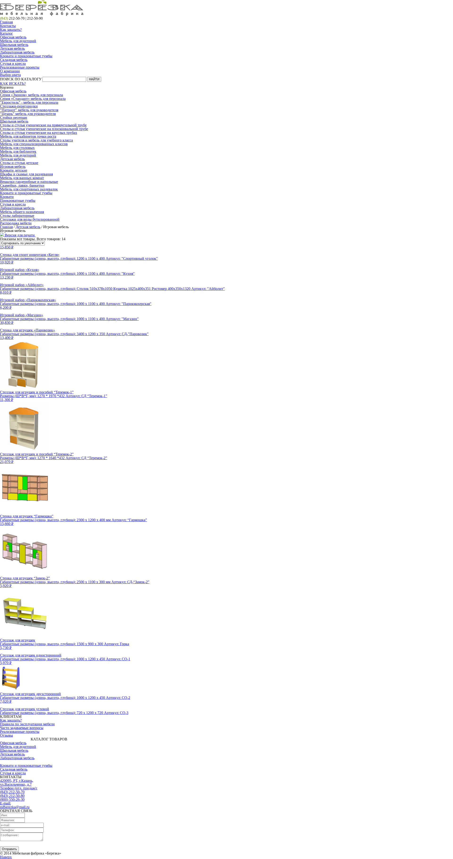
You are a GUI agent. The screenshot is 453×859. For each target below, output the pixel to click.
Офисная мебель (13, 37)
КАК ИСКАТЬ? (13, 84)
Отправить (9, 849)
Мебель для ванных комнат (22, 178)
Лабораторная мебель (17, 52)
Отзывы (6, 735)
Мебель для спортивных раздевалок (29, 189)
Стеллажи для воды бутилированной (29, 219)
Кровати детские (13, 170)
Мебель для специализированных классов (34, 144)
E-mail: (14, 805)
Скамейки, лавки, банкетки (22, 185)
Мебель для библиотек (18, 151)
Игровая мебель (12, 167)
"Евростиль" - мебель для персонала (29, 102)
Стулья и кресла (13, 64)
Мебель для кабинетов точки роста (28, 136)
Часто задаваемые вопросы (21, 728)
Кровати (7, 197)
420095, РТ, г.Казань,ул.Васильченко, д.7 (16, 782)
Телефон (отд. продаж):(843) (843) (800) (18, 793)
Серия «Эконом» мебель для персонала (31, 95)
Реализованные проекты (19, 67)
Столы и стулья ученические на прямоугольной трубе (43, 125)
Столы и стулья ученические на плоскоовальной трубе (44, 129)
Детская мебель (12, 48)
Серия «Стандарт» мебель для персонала (33, 99)
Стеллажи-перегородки (19, 106)
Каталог (6, 33)
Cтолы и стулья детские (19, 163)
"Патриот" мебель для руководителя (29, 110)
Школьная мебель (14, 45)
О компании (10, 71)
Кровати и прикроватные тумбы (26, 56)
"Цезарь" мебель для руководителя (28, 114)
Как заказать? (11, 30)
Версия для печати (20, 235)
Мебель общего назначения (22, 212)
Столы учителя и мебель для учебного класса (36, 140)
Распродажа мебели (16, 223)
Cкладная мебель (13, 60)
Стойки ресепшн (13, 118)
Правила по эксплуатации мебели (27, 724)
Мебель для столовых (17, 148)
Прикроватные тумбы (17, 200)
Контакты (8, 26)
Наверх (6, 857)
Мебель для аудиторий (18, 41)
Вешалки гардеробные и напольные (29, 182)
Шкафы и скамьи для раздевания (26, 174)
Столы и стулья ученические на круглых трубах (38, 133)
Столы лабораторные (17, 216)
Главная (6, 22)
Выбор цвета (10, 75)
